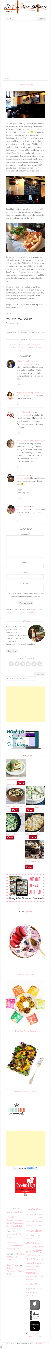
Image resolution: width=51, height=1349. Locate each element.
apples (35, 1214)
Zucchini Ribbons (13, 834)
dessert (33, 1246)
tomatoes (32, 1283)
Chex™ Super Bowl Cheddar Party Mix (17, 347)
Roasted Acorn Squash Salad (25, 1091)
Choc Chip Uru (23, 475)
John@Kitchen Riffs (25, 412)
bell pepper (38, 1217)
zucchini (29, 1295)
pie (27, 1266)
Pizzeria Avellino (25, 85)
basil (31, 1217)
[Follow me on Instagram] (28, 663)
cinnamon (37, 1238)
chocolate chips (33, 1235)
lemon (37, 1255)
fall (37, 1247)
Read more (12, 651)
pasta (36, 1258)
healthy (37, 1251)
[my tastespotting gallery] (35, 1319)
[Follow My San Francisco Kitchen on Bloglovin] (25, 1169)
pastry (41, 1259)
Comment (25, 533)
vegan (29, 1288)
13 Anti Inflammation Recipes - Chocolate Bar (15, 1220)
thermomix (29, 1279)
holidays (30, 1254)
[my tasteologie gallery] (35, 1330)
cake (33, 1221)
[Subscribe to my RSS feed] (39, 663)
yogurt (36, 1292)
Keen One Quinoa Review (25, 1031)
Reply (19, 384)
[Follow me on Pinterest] (22, 663)
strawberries (37, 1276)
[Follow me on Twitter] (17, 663)
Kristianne (19, 88)
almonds (28, 1214)
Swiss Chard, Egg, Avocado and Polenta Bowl (15, 1271)
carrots (39, 1221)
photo (26, 289)
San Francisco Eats (26, 332)
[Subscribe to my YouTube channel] (34, 663)
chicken (36, 1225)
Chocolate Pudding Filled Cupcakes (15, 1256)
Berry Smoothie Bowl (25, 974)
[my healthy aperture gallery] (35, 1336)
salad (35, 1269)
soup (37, 1273)
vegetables (36, 1288)
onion (29, 1258)
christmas (29, 1238)
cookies (31, 1242)
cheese (28, 1225)
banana (40, 1214)
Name (25, 562)
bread (28, 1221)
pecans (42, 1263)
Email (25, 572)
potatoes (35, 1266)
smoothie (30, 1272)
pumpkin (29, 1269)
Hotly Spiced (35, 440)
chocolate (34, 1230)
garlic (29, 1251)
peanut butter (32, 1262)
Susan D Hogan (13, 1265)
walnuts (30, 1291)
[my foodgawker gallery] (35, 1309)
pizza (39, 332)
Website (25, 583)
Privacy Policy (39, 1343)
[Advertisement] (25, 49)
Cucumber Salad (32, 807)
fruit (41, 1246)
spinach (28, 1276)
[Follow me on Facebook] (11, 663)
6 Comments (33, 88)
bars (27, 1218)
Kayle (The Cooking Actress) (28, 392)
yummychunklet (23, 506)
